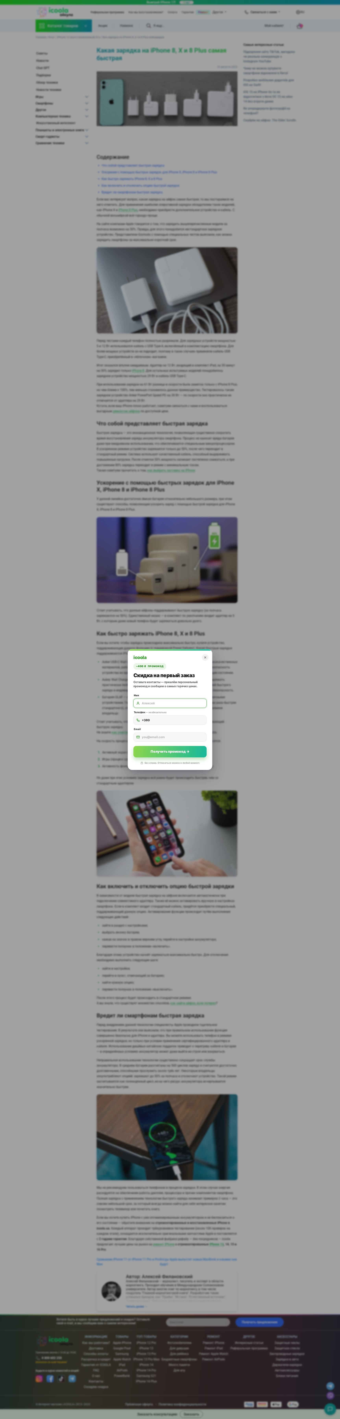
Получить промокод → (170, 751)
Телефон (150, 712)
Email (137, 729)
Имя (136, 695)
